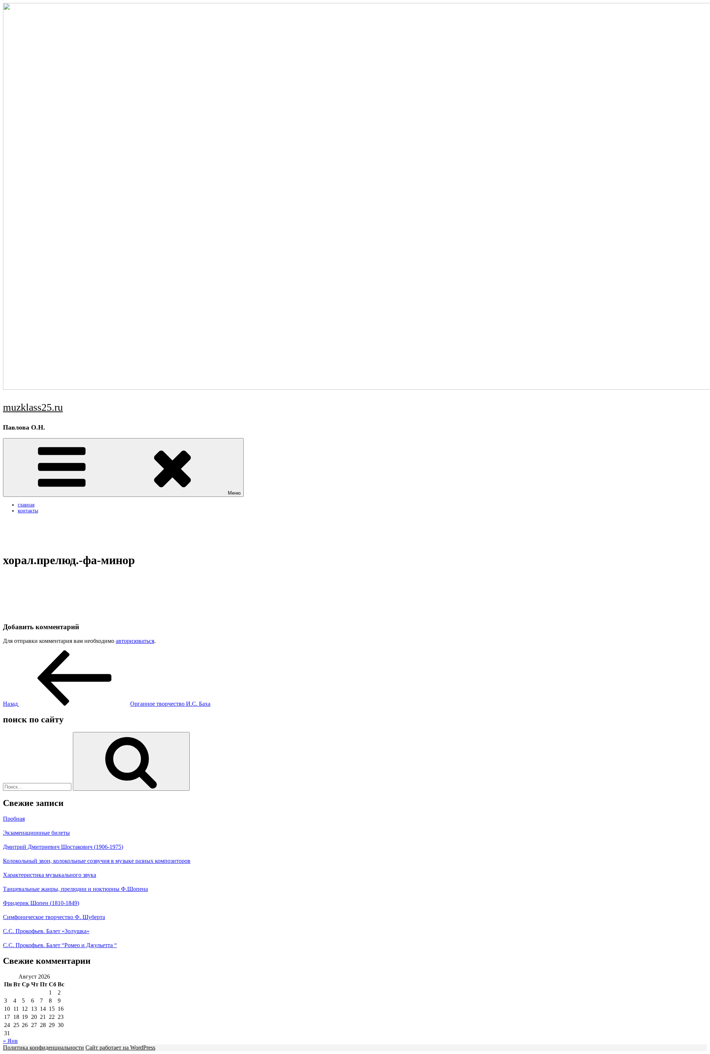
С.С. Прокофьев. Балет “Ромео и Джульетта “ (60, 945)
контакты (28, 511)
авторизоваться (135, 641)
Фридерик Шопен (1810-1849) (41, 903)
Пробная (14, 819)
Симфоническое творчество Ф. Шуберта (54, 917)
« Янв (10, 1041)
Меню (234, 493)
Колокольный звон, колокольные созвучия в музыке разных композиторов (96, 861)
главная (26, 505)
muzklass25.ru (33, 407)
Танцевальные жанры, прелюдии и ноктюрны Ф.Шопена (75, 889)
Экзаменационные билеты (36, 833)
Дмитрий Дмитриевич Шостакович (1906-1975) (63, 847)
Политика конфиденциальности (43, 1047)
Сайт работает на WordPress (120, 1047)
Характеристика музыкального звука (49, 875)
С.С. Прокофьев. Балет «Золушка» (46, 931)
